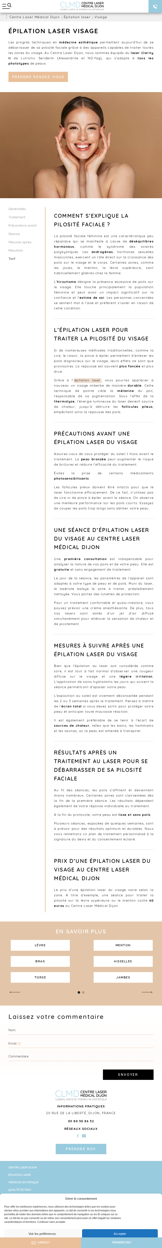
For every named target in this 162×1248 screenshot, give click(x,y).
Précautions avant (22, 225)
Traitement (16, 217)
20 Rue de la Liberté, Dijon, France (81, 1113)
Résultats (15, 250)
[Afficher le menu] (6, 6)
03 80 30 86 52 (81, 1121)
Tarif (11, 259)
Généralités (17, 209)
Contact (44, 1242)
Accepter (120, 1234)
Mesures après (19, 242)
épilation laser (87, 380)
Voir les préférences (42, 1234)
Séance (14, 234)
